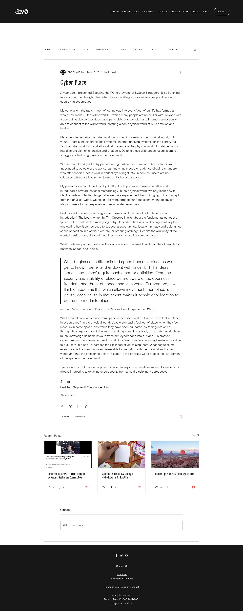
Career (122, 49)
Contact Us (122, 566)
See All (195, 435)
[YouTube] (126, 555)
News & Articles (104, 49)
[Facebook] (116, 555)
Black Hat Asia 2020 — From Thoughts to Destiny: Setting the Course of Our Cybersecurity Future (66, 475)
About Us (122, 574)
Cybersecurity (68, 395)
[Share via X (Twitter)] (70, 406)
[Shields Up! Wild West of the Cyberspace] (175, 454)
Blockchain (156, 49)
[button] (174, 11)
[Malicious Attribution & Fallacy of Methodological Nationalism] (121, 454)
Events (85, 49)
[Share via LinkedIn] (78, 406)
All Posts (48, 49)
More (171, 49)
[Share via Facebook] (61, 406)
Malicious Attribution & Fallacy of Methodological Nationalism (118, 475)
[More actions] (181, 72)
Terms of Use (112, 586)
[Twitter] (121, 555)
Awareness (138, 49)
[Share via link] (86, 406)
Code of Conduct (130, 586)
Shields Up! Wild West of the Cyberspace (174, 474)
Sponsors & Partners (122, 578)
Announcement (67, 49)
